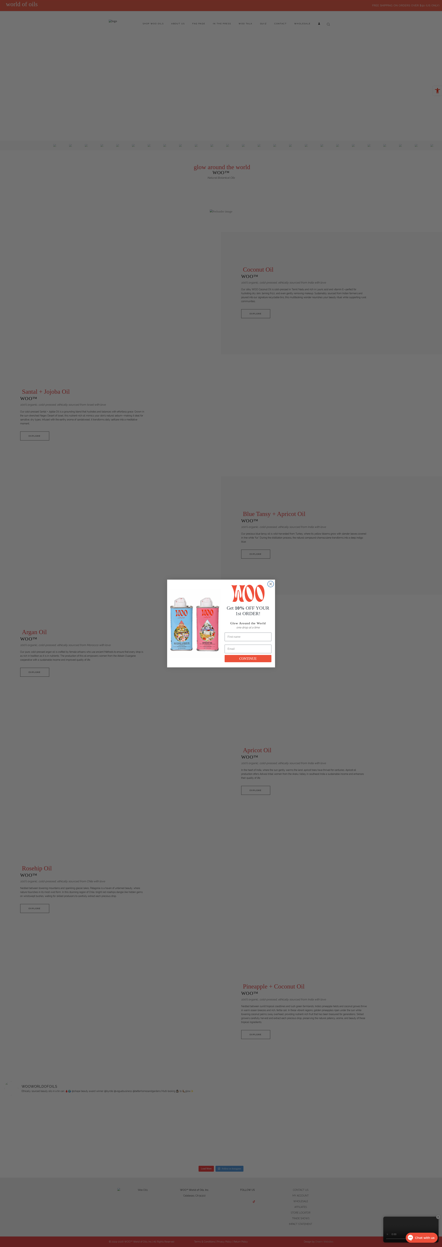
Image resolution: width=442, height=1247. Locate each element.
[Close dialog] (271, 584)
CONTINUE (248, 658)
